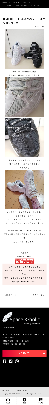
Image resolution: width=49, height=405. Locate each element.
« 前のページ (10, 295)
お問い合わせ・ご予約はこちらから (24, 267)
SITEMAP (5, 390)
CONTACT (24, 353)
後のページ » (38, 295)
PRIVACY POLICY (21, 390)
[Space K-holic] (21, 324)
